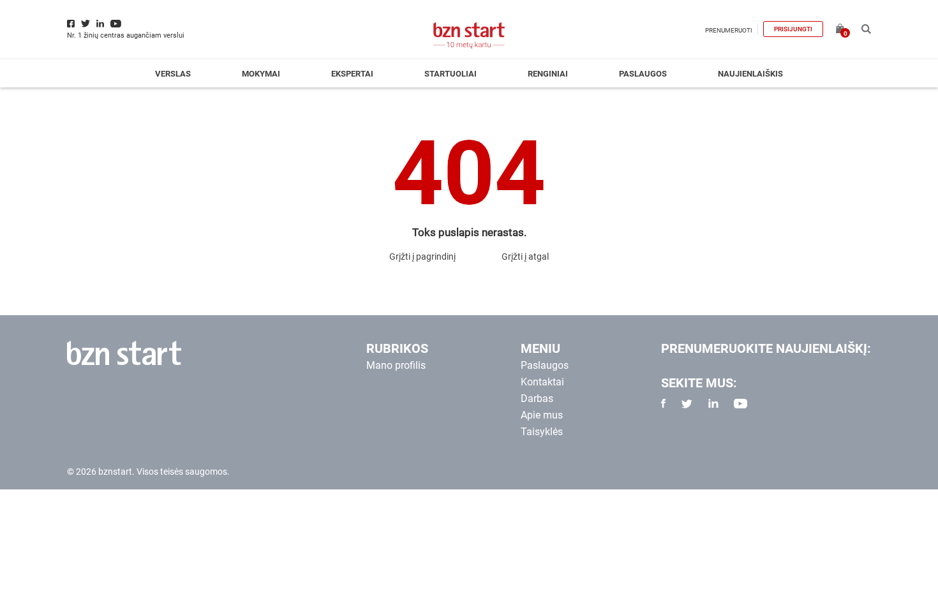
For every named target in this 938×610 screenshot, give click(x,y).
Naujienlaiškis (750, 73)
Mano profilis (396, 365)
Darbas (537, 398)
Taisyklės (542, 432)
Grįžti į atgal (525, 256)
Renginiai (548, 73)
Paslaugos (643, 73)
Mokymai (261, 73)
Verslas (173, 73)
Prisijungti (793, 29)
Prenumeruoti (728, 30)
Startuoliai (450, 73)
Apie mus (542, 415)
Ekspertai (352, 73)
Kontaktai (542, 382)
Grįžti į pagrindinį (422, 256)
